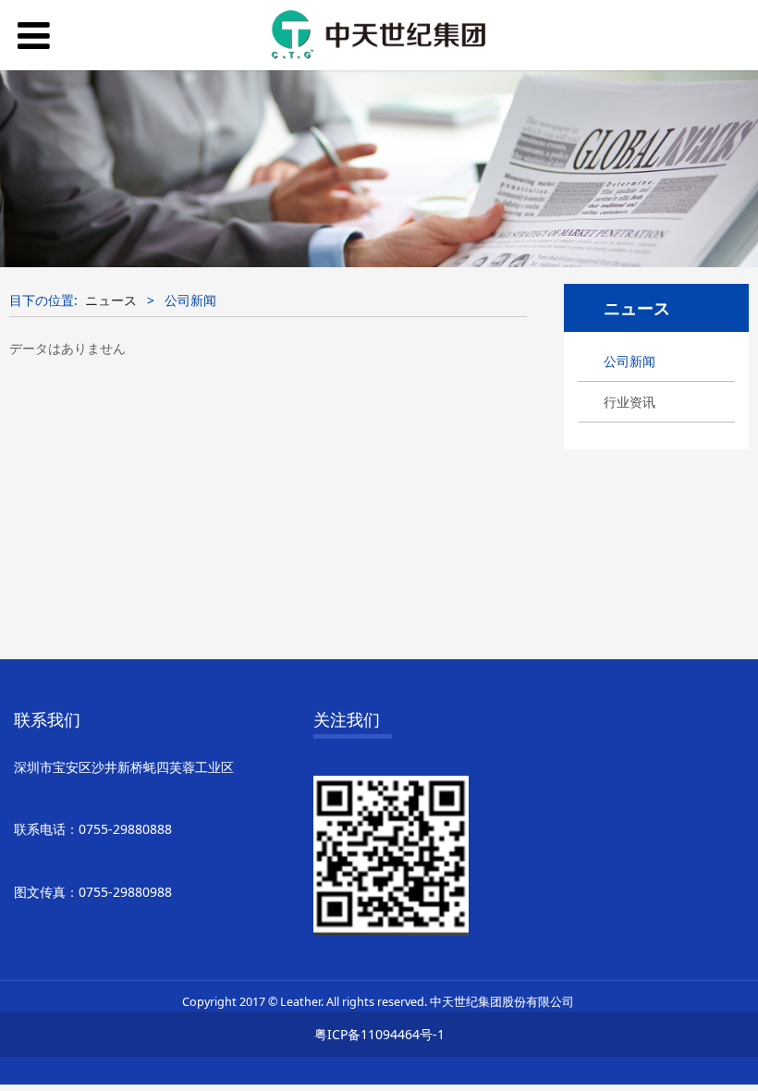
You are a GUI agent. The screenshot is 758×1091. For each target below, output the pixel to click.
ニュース (111, 300)
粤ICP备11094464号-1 (379, 1034)
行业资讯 (629, 402)
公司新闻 (629, 361)
